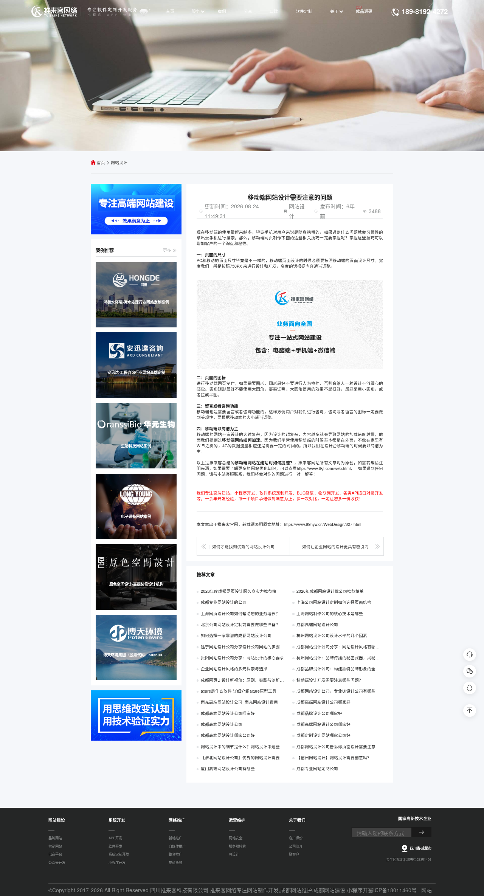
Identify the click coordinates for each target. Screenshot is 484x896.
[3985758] (469, 688)
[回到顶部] (469, 710)
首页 (101, 162)
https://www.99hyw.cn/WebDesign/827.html (322, 524)
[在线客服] (469, 654)
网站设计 (119, 162)
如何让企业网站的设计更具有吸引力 (335, 546)
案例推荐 (105, 250)
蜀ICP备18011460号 (392, 890)
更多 (167, 250)
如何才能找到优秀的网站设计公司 (243, 546)
